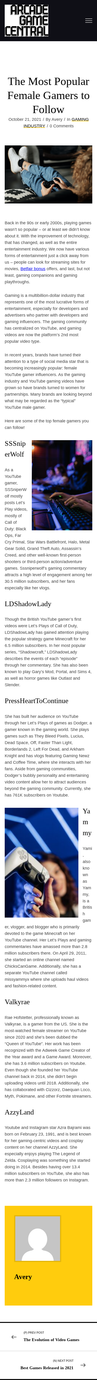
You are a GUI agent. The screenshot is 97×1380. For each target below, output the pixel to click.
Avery (23, 1276)
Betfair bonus (32, 268)
